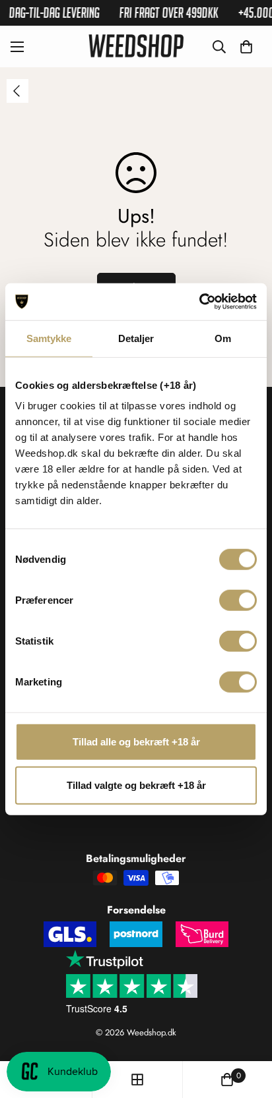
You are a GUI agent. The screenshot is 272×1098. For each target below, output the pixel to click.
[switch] (238, 600)
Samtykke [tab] (49, 337)
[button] (246, 46)
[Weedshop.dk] (136, 46)
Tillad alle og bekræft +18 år (136, 741)
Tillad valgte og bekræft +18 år (136, 784)
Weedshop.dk (151, 1032)
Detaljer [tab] (136, 337)
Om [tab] (223, 337)
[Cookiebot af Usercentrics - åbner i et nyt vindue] (199, 301)
